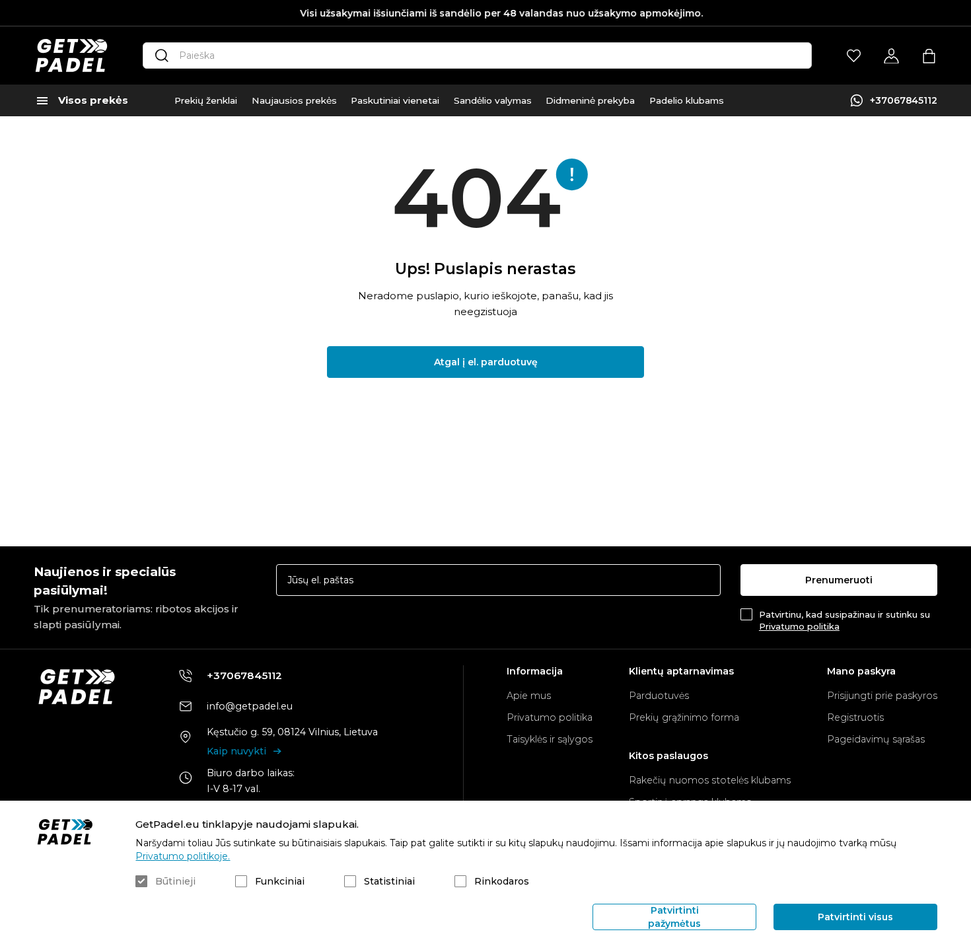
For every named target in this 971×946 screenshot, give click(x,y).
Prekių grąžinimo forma (684, 717)
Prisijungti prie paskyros (882, 696)
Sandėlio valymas (493, 100)
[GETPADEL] (71, 55)
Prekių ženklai (205, 100)
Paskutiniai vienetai (395, 100)
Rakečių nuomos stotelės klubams (710, 780)
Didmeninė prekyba (590, 100)
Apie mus (529, 696)
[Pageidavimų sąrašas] (853, 56)
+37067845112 (903, 100)
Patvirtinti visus (855, 917)
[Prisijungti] (891, 56)
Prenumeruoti (839, 580)
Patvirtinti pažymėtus (674, 916)
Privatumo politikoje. (182, 856)
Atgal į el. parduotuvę (486, 362)
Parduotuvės (659, 696)
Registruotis (855, 717)
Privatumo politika (799, 626)
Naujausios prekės (294, 100)
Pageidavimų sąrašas (876, 739)
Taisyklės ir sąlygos (550, 739)
